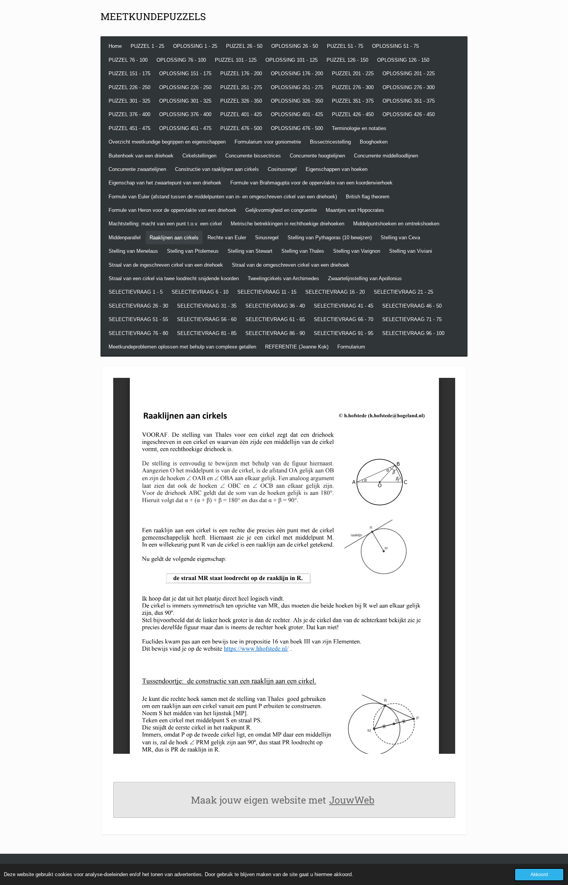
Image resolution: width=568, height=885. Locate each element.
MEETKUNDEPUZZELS (153, 16)
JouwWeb (351, 800)
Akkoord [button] (539, 874)
